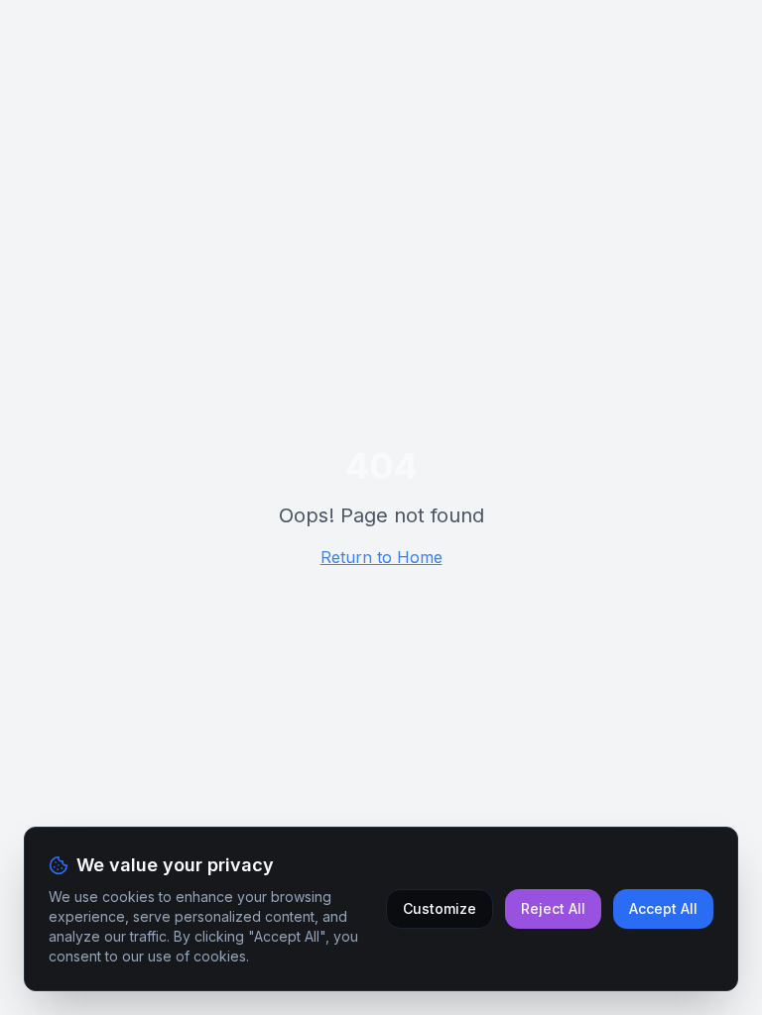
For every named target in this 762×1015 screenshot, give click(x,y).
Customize (439, 908)
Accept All (663, 908)
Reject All (553, 908)
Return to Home (381, 557)
